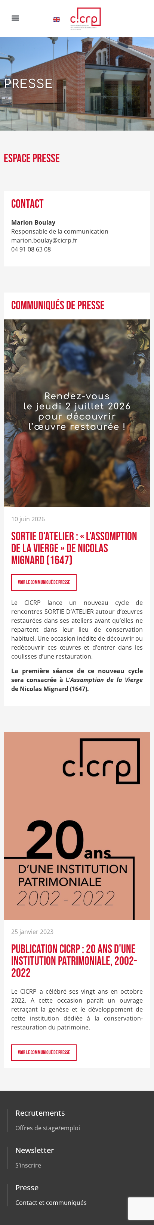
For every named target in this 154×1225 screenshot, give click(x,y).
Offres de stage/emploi (47, 1128)
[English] (57, 19)
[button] (15, 18)
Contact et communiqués (51, 1202)
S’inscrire (28, 1165)
